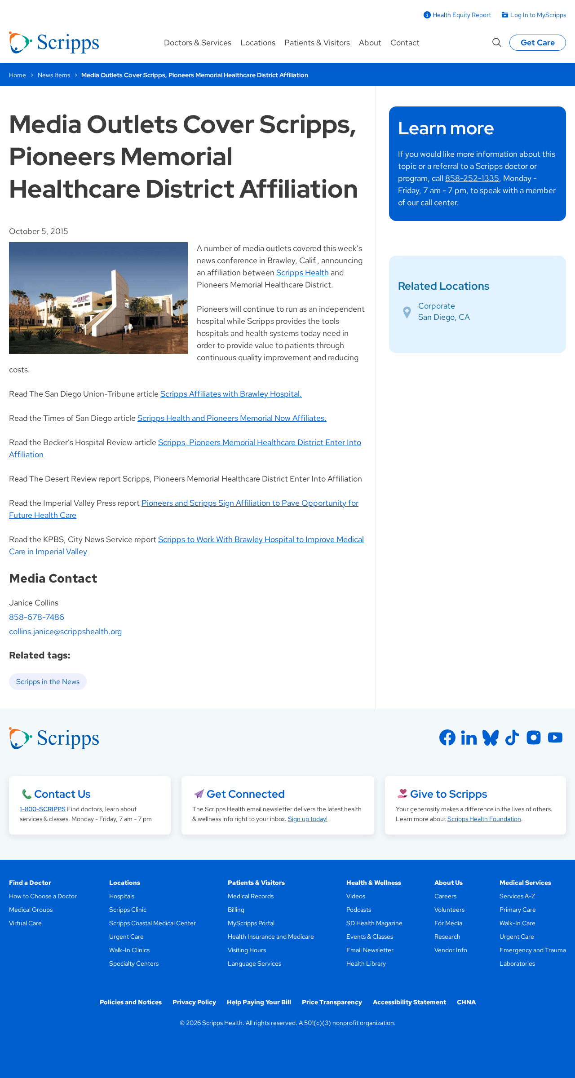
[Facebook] (447, 737)
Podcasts (358, 910)
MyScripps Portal (251, 923)
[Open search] (496, 42)
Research (447, 936)
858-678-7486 (36, 617)
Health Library (366, 963)
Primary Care (518, 910)
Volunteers (449, 910)
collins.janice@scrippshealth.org (65, 631)
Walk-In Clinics (129, 950)
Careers (445, 896)
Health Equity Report (462, 15)
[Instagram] (533, 737)
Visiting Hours (247, 950)
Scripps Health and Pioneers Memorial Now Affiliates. (232, 418)
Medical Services (525, 883)
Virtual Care (25, 923)
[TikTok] (512, 737)
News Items (54, 75)
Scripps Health (302, 272)
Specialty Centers (134, 963)
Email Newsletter (370, 950)
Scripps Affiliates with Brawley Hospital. (231, 394)
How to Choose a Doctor (43, 896)
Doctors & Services (197, 42)
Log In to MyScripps (538, 15)
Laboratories (517, 963)
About (370, 42)
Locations (257, 42)
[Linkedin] (469, 737)
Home (17, 75)
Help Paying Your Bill (259, 1002)
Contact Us (62, 794)
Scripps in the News (48, 681)
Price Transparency (332, 1002)
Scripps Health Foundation (484, 819)
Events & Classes (369, 936)
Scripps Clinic (127, 910)
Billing (236, 910)
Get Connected (246, 794)
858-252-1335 (472, 178)
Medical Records (251, 896)
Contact (405, 42)
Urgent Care (126, 936)
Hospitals (121, 896)
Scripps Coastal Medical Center (152, 923)
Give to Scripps (448, 794)
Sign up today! (307, 819)
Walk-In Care (517, 923)
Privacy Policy (194, 1002)
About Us (448, 883)
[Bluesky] (490, 737)
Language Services (254, 963)
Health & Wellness (373, 883)
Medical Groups (31, 910)
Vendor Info (450, 950)
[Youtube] (555, 737)
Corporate (436, 305)
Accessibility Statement (409, 1002)
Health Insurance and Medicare (271, 936)
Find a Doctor (30, 883)
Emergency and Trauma (533, 950)
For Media (448, 923)
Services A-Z (517, 896)
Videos (355, 896)
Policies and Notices (131, 1002)
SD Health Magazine (374, 923)
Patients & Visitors (317, 42)
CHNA (466, 1002)
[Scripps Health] (54, 42)
